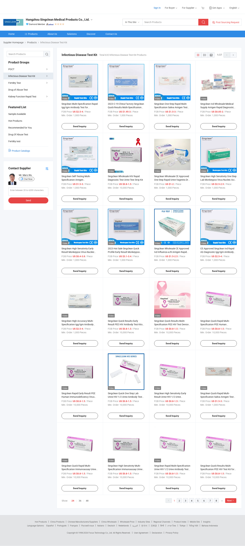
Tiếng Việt (193, 525)
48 (87, 500)
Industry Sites (144, 521)
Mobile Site (195, 521)
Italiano (100, 525)
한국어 (144, 525)
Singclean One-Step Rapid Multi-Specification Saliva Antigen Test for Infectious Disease (171, 107)
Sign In (157, 7)
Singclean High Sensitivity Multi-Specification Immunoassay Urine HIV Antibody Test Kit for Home (125, 469)
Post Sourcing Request (227, 22)
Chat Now (28, 179)
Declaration (157, 532)
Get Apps (217, 7)
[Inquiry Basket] (203, 7)
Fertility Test (14, 82)
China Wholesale (108, 521)
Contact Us (111, 33)
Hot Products (41, 521)
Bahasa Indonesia (210, 525)
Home (11, 33)
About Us (52, 33)
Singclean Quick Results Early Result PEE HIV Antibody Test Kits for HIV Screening (125, 324)
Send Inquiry (79, 126)
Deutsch (111, 525)
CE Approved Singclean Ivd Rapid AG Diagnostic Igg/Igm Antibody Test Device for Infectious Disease (217, 252)
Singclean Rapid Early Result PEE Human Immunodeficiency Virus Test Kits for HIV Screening (78, 397)
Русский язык (87, 525)
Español (50, 525)
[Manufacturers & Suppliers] (24, 6)
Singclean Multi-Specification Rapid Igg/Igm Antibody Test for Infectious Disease (80, 107)
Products (33, 33)
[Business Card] (47, 168)
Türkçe (182, 525)
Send (28, 200)
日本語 (154, 525)
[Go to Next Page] (233, 54)
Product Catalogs (21, 150)
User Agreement (141, 532)
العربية (135, 525)
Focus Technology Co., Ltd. (100, 532)
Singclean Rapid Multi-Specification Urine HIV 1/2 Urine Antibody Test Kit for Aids (172, 469)
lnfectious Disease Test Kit (21, 76)
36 (80, 500)
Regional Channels (162, 521)
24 (73, 500)
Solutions (72, 33)
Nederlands (123, 525)
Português (61, 525)
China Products (57, 521)
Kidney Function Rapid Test (22, 96)
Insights (206, 521)
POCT (11, 69)
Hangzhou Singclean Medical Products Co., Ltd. (58, 19)
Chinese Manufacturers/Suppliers (83, 521)
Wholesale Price (127, 521)
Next (229, 500)
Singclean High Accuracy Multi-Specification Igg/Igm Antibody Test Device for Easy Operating (78, 324)
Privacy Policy (172, 532)
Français (74, 525)
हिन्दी (162, 525)
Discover (91, 33)
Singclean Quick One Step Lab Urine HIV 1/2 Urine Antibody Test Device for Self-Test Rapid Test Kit (125, 397)
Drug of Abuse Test (18, 89)
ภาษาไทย (172, 525)
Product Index (180, 521)
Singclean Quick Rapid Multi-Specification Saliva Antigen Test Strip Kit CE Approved (217, 397)
